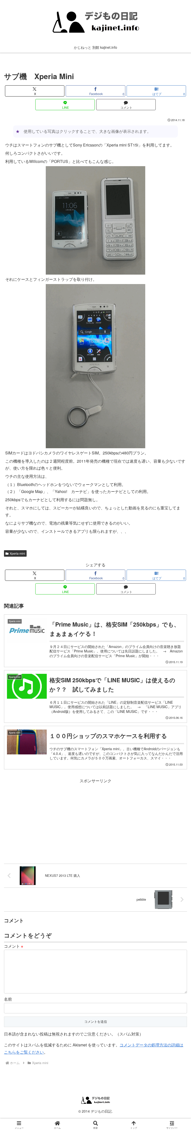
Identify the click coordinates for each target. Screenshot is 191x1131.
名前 (8, 999)
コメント (13, 946)
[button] (176, 816)
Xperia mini (17, 553)
